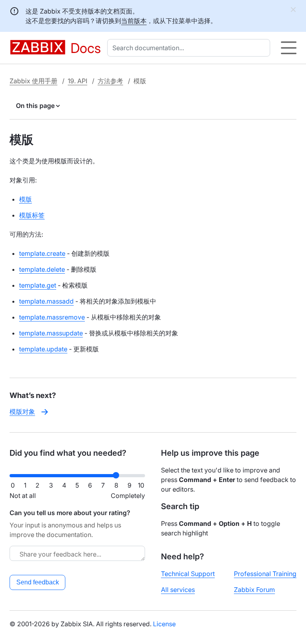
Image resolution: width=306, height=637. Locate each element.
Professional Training (265, 574)
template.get (37, 285)
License (164, 624)
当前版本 (134, 21)
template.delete (42, 269)
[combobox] (190, 47)
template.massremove (52, 317)
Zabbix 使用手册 (33, 81)
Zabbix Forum (254, 590)
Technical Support (188, 574)
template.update (43, 349)
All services (178, 590)
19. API (77, 81)
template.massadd (46, 301)
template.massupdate (51, 333)
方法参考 (110, 81)
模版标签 (32, 215)
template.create (42, 253)
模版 (25, 199)
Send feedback (37, 582)
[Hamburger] (288, 47)
